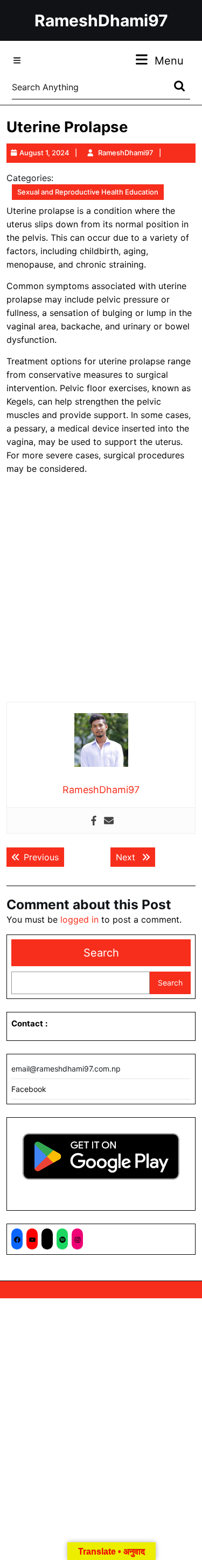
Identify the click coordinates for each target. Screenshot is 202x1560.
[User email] (109, 821)
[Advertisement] (101, 589)
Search (101, 952)
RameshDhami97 (101, 20)
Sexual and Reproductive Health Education (87, 192)
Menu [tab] (169, 60)
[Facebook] (94, 821)
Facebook (28, 1089)
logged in (79, 919)
